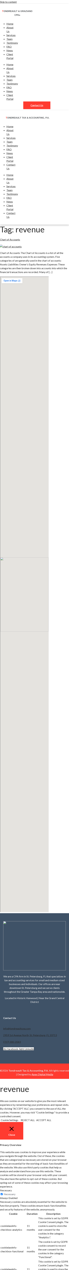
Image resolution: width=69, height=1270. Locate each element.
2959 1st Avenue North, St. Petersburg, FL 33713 (30, 1035)
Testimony (12, 42)
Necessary (9, 1194)
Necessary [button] (6, 1190)
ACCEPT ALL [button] (43, 1120)
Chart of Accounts (10, 239)
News (9, 50)
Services (11, 35)
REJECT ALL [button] (28, 1120)
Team (9, 38)
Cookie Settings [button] (9, 1120)
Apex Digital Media (42, 1074)
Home (9, 23)
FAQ (9, 46)
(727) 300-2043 (12, 1041)
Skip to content (8, 1)
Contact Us (36, 105)
